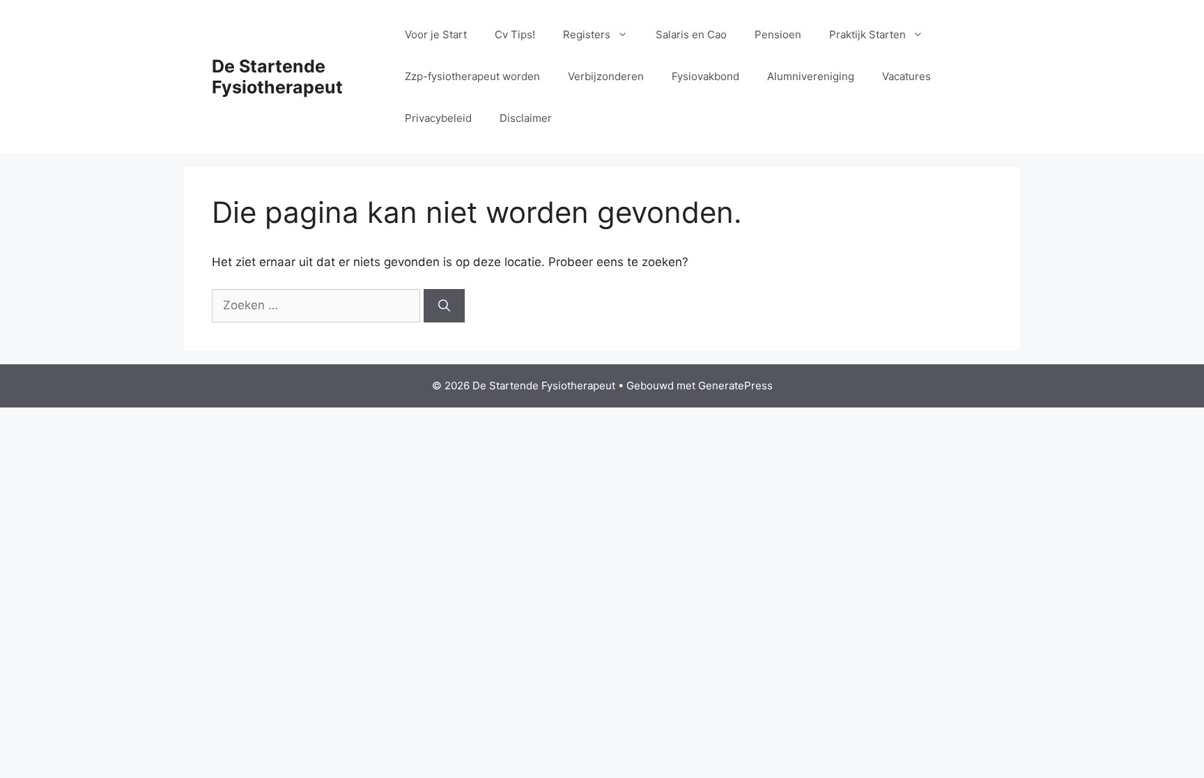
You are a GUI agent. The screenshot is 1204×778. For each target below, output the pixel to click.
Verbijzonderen (606, 76)
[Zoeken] (444, 305)
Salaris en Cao (691, 34)
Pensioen (778, 34)
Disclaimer (526, 118)
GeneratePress (735, 385)
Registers (586, 34)
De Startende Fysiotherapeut (277, 77)
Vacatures (906, 76)
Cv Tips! (515, 34)
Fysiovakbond (705, 76)
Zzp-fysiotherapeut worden (472, 76)
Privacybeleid (438, 118)
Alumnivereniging (810, 76)
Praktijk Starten (867, 34)
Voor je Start (436, 34)
